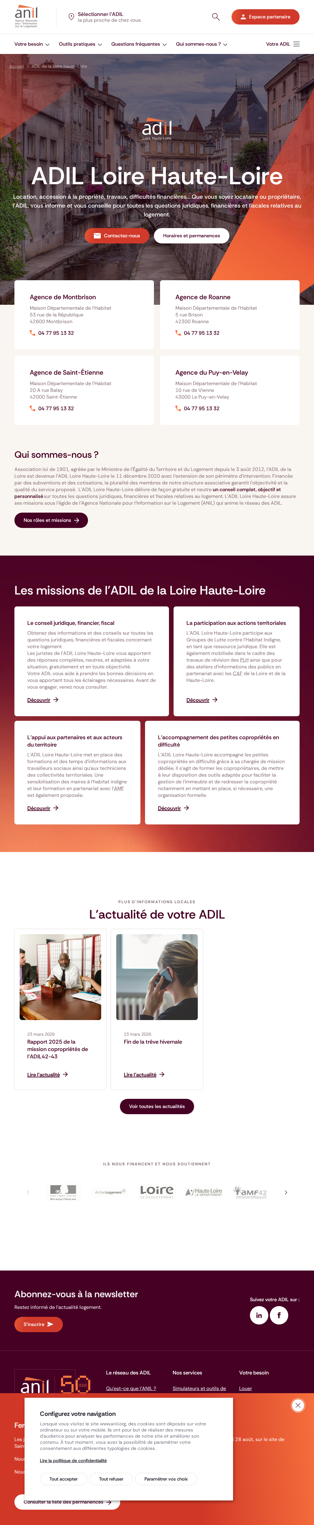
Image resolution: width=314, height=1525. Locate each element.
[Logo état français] (63, 1192)
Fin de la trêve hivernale (153, 1041)
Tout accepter (63, 1479)
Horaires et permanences (191, 235)
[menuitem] (283, 44)
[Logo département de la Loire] (157, 1192)
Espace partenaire (269, 16)
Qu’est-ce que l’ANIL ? (131, 1388)
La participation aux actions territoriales (236, 623)
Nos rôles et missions (47, 520)
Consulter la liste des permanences (63, 1502)
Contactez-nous (122, 235)
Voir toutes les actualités (157, 1106)
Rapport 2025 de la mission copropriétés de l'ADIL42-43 (57, 1049)
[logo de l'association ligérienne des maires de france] (250, 1192)
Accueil (16, 66)
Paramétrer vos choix (166, 1479)
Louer (245, 1388)
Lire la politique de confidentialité (73, 1461)
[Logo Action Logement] (110, 1192)
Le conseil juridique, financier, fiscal (70, 623)
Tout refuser (111, 1479)
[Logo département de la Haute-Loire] (203, 1192)
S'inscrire (34, 1324)
